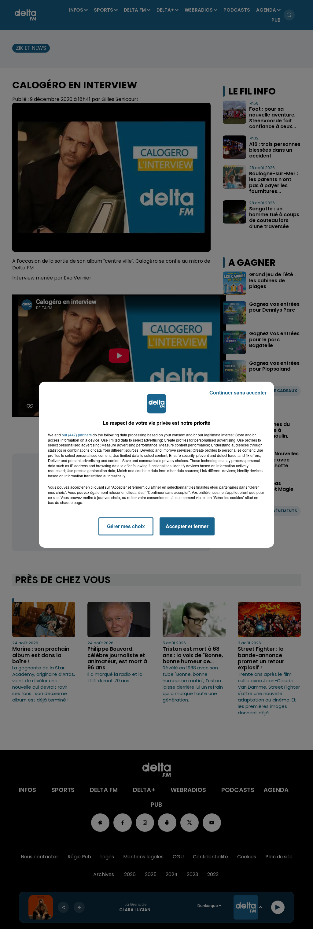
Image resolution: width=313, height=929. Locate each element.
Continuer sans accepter (238, 392)
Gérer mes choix (126, 526)
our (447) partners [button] (77, 434)
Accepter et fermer (187, 526)
